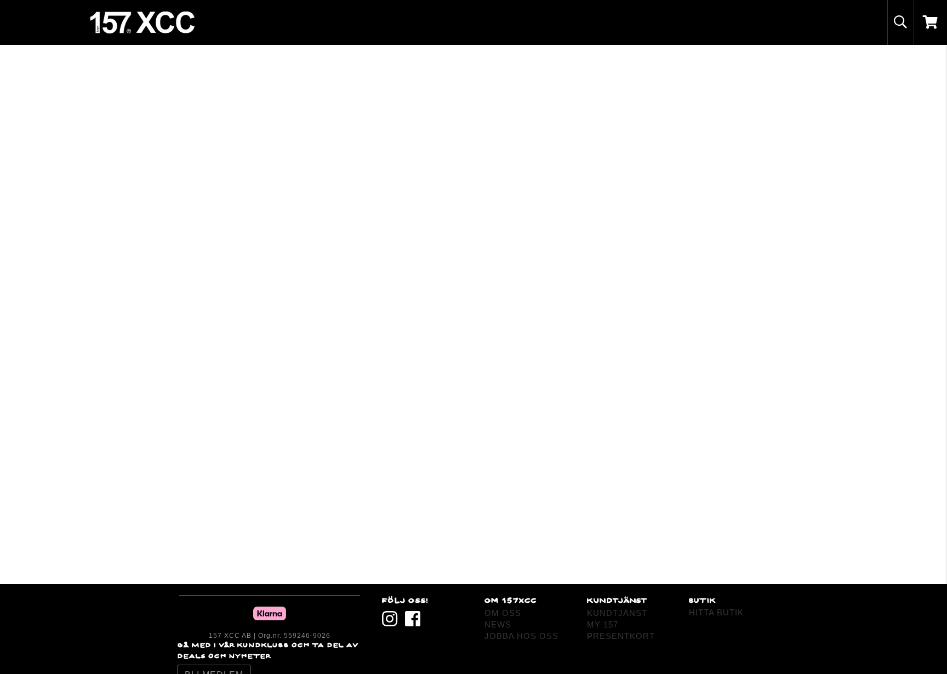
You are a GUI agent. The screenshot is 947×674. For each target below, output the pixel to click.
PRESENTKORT (621, 636)
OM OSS (502, 613)
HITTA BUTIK (716, 612)
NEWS (497, 624)
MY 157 (602, 624)
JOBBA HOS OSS (521, 636)
